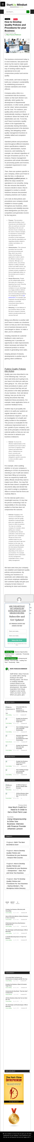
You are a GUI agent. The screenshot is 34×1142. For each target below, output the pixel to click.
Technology (8, 656)
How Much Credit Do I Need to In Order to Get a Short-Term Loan (17, 809)
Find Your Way (14, 660)
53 (21, 798)
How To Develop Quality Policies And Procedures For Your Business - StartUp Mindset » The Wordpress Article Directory (17, 883)
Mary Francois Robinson (13, 34)
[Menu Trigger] (2, 4)
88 (21, 789)
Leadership (18, 654)
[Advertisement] (18, 956)
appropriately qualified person (15, 178)
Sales (17, 662)
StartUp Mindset (9, 741)
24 (6, 668)
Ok (13, 1139)
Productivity (26, 654)
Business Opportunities (21, 652)
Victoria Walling (9, 714)
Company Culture (9, 654)
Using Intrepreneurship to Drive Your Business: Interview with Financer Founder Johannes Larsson (16, 824)
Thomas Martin (9, 789)
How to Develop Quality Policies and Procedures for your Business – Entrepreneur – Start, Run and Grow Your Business (16, 868)
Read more (18, 1139)
